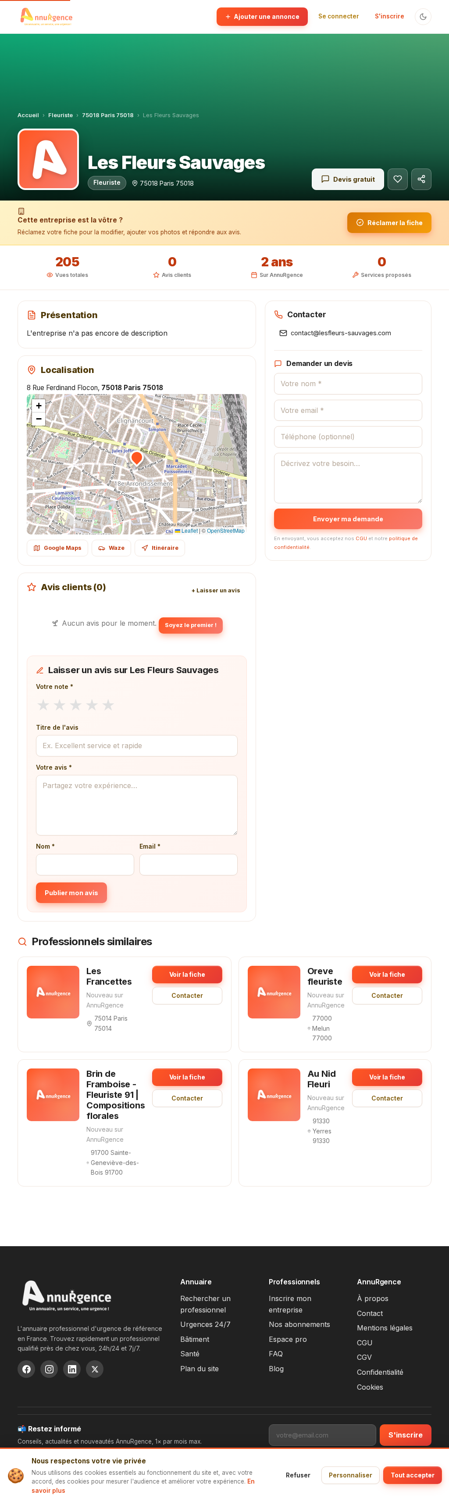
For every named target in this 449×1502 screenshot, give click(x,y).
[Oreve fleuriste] (274, 992)
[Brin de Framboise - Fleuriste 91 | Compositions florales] (53, 1094)
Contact (370, 1313)
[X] (94, 1369)
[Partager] (421, 179)
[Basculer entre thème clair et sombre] (423, 16)
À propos (372, 1298)
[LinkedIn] (72, 1369)
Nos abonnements (299, 1324)
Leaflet (189, 530)
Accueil (28, 115)
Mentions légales (385, 1327)
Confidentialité (380, 1372)
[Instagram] (49, 1369)
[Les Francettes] (53, 992)
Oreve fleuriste (324, 976)
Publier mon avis (71, 892)
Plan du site (199, 1368)
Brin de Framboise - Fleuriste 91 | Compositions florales (115, 1094)
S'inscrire (389, 16)
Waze (117, 548)
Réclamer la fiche (395, 222)
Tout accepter (413, 1475)
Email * (149, 846)
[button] (137, 457)
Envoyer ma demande (348, 519)
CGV (364, 1357)
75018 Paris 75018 (108, 115)
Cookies (370, 1387)
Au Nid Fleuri (321, 1079)
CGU (361, 538)
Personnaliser (350, 1475)
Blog (276, 1368)
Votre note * (54, 686)
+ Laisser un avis (215, 590)
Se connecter (338, 16)
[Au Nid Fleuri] (274, 1094)
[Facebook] (26, 1369)
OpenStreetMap (226, 530)
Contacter (187, 995)
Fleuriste (60, 115)
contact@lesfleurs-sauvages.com (341, 333)
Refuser (298, 1475)
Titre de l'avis (57, 727)
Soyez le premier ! (191, 625)
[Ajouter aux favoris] (398, 179)
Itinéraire (165, 548)
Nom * (45, 846)
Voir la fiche (187, 974)
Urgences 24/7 (205, 1324)
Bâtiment (194, 1339)
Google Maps (63, 548)
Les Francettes (109, 976)
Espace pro (288, 1339)
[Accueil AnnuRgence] (46, 16)
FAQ (276, 1353)
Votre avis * (54, 767)
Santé (190, 1353)
